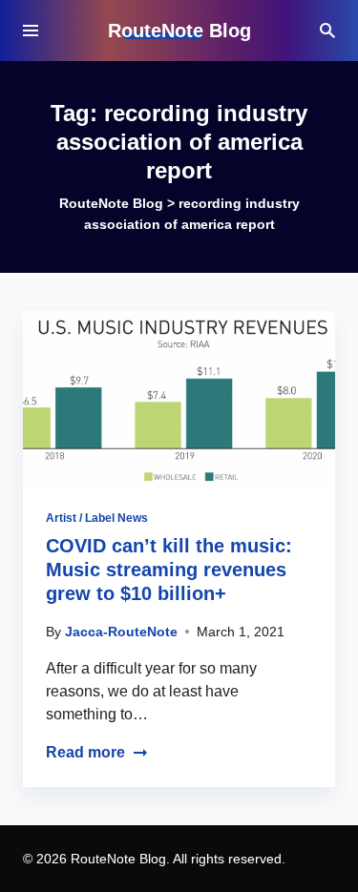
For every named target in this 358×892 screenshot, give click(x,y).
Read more (85, 752)
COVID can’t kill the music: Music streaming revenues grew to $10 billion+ (169, 569)
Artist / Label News (97, 518)
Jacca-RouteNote (121, 631)
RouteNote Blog (179, 30)
